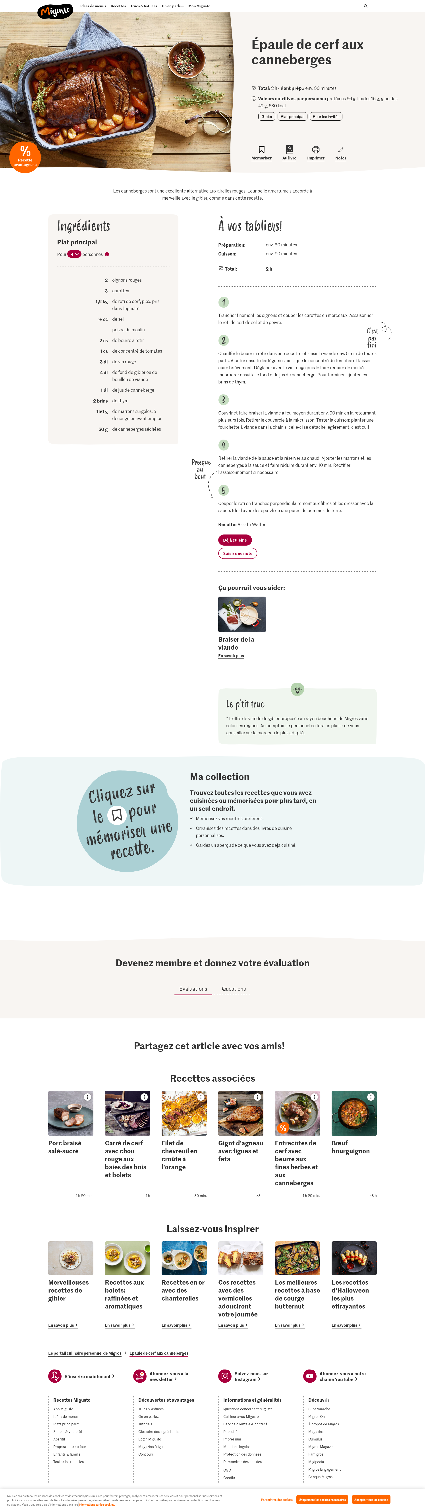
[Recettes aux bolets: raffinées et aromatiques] (127, 1284)
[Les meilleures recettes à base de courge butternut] (297, 1284)
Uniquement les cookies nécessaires (322, 1499)
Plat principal (292, 116)
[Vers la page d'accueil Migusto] (55, 8)
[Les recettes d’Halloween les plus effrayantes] (354, 1284)
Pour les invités (326, 116)
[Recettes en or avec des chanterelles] (184, 1284)
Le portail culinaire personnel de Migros (85, 1353)
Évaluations (193, 988)
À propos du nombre (107, 255)
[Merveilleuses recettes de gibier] (70, 1284)
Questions (234, 988)
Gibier (266, 116)
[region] (212, 1499)
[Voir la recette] (70, 1145)
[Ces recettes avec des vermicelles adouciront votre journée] (240, 1284)
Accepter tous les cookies (371, 1499)
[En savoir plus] (242, 647)
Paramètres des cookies (242, 1462)
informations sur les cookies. (97, 1504)
